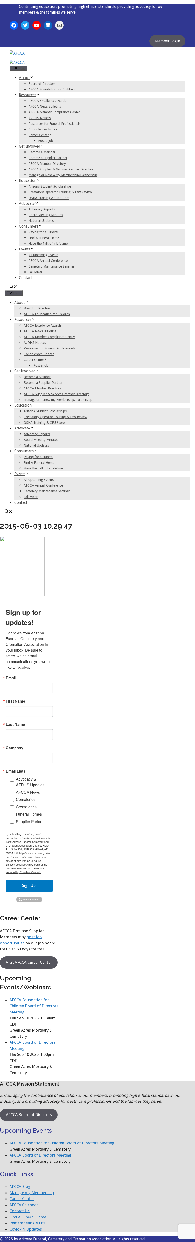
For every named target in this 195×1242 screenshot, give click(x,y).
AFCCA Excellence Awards (47, 101)
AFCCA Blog (20, 1186)
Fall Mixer (35, 272)
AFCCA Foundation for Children (52, 89)
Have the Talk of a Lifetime (48, 243)
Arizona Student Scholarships (50, 186)
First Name (15, 701)
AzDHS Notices (40, 118)
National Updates (41, 221)
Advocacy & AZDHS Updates (30, 782)
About (24, 77)
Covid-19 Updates (26, 1229)
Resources (27, 95)
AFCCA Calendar (24, 1204)
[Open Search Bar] (13, 287)
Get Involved (29, 146)
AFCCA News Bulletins (45, 106)
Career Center (39, 135)
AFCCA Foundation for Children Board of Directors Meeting (34, 1006)
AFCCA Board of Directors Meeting (40, 1155)
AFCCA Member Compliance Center (54, 112)
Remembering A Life (28, 1223)
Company (14, 748)
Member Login (167, 41)
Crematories (26, 806)
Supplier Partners (30, 821)
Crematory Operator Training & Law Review (60, 192)
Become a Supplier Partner (48, 158)
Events (24, 249)
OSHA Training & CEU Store (49, 198)
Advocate (27, 203)
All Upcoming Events (43, 255)
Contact (25, 277)
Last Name (15, 724)
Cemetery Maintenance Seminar (51, 266)
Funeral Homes (29, 814)
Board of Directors (42, 83)
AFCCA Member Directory (47, 163)
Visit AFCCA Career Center (29, 962)
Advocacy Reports (42, 209)
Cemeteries (25, 799)
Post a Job (45, 141)
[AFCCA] (17, 62)
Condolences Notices (44, 129)
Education (27, 180)
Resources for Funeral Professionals (54, 123)
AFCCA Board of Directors (29, 1114)
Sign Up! (29, 885)
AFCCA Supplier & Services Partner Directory (61, 169)
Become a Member (42, 152)
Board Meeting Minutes (46, 215)
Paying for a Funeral (43, 232)
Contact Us (20, 1210)
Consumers (28, 226)
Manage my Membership (32, 1192)
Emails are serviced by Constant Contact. (25, 870)
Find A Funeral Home (44, 238)
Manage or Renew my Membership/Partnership (63, 175)
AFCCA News (28, 792)
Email (11, 678)
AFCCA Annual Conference (48, 261)
